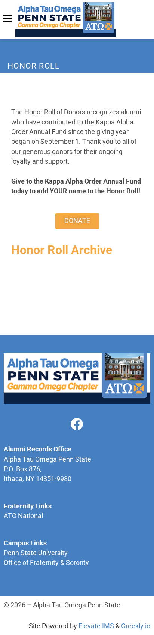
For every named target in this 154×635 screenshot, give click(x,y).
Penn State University (36, 553)
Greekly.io (135, 626)
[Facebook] (77, 424)
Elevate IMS (96, 626)
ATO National (23, 516)
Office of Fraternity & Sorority (46, 562)
